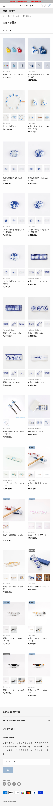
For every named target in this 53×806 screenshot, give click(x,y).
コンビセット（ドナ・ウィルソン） (13, 484)
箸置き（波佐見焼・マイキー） (38, 484)
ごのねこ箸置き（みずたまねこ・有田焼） (39, 231)
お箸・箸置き (26, 16)
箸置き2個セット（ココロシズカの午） (38, 76)
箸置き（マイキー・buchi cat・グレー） (12, 639)
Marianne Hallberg (34, 278)
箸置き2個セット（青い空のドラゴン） (13, 432)
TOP (4, 16)
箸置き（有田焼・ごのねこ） (39, 587)
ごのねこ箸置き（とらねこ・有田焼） (13, 179)
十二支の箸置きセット (11, 126)
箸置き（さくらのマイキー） (39, 535)
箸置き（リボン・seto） (37, 382)
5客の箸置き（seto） (36, 431)
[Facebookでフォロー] (4, 784)
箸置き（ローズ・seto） (12, 382)
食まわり (11, 16)
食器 (17, 16)
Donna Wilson (7, 480)
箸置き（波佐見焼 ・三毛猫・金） (14, 588)
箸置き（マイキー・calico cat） (37, 691)
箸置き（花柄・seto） (36, 333)
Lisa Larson (6, 72)
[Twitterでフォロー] (9, 784)
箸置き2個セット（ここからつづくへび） (38, 127)
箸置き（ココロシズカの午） (13, 74)
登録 (8, 770)
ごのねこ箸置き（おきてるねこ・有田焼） (13, 231)
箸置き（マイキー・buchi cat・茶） (37, 639)
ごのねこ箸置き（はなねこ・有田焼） (13, 282)
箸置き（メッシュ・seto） (13, 333)
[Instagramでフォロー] (14, 784)
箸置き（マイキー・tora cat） (14, 690)
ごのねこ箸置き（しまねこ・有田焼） (39, 179)
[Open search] (42, 5)
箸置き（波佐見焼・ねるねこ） (13, 536)
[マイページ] (45, 5)
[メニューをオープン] (4, 5)
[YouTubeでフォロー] (19, 784)
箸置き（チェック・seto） (38, 281)
